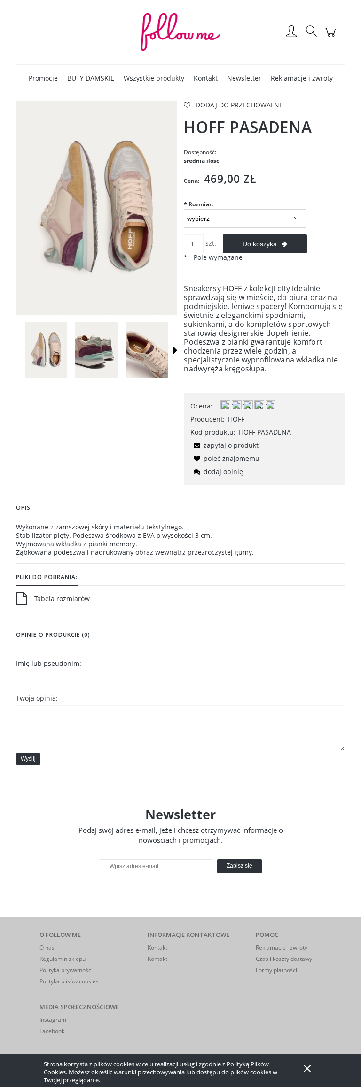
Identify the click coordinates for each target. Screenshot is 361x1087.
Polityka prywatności (66, 970)
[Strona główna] (180, 32)
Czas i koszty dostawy (284, 959)
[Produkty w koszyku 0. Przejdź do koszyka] (331, 36)
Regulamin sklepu (62, 959)
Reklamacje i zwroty (281, 947)
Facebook (51, 1031)
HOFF (236, 419)
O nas (47, 947)
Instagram (52, 1020)
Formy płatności (276, 970)
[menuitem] (43, 78)
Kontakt (157, 947)
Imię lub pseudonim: (48, 663)
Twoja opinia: (37, 698)
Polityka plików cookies (69, 981)
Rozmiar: (198, 204)
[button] (175, 350)
